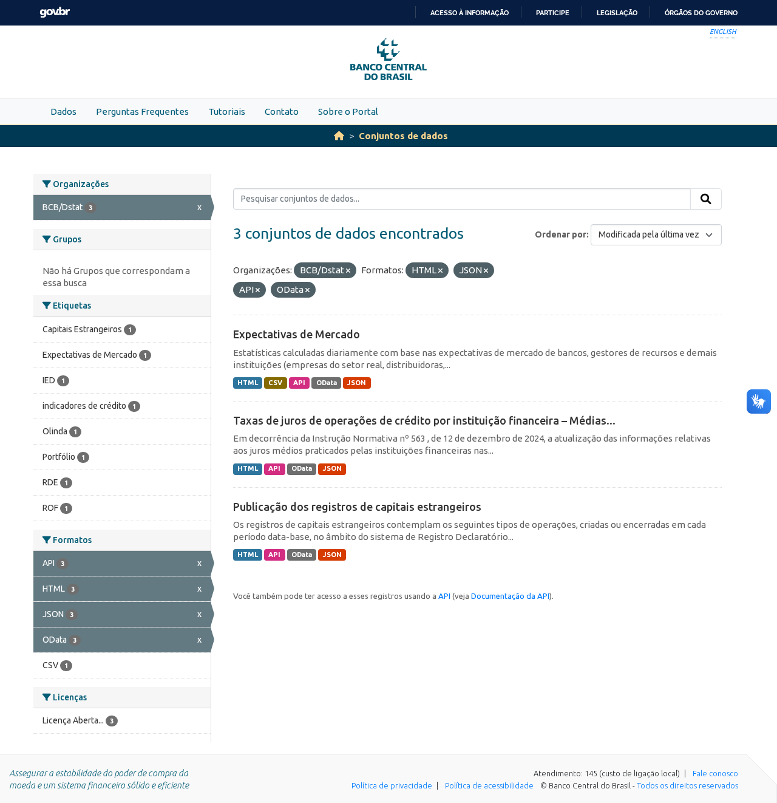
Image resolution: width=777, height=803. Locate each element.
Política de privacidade (391, 785)
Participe (552, 13)
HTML (247, 382)
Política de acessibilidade (489, 785)
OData (326, 382)
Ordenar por (560, 234)
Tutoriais (226, 111)
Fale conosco (715, 773)
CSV (275, 382)
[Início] (339, 136)
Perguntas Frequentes (142, 111)
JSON (356, 382)
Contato (282, 111)
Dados (63, 111)
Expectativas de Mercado (296, 334)
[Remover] (348, 271)
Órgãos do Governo (701, 13)
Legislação (617, 13)
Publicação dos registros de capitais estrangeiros (357, 507)
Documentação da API (510, 596)
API (299, 382)
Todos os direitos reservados (687, 785)
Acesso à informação (469, 13)
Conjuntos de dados (403, 136)
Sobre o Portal (348, 111)
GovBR (54, 12)
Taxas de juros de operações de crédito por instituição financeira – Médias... (424, 420)
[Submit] (706, 199)
